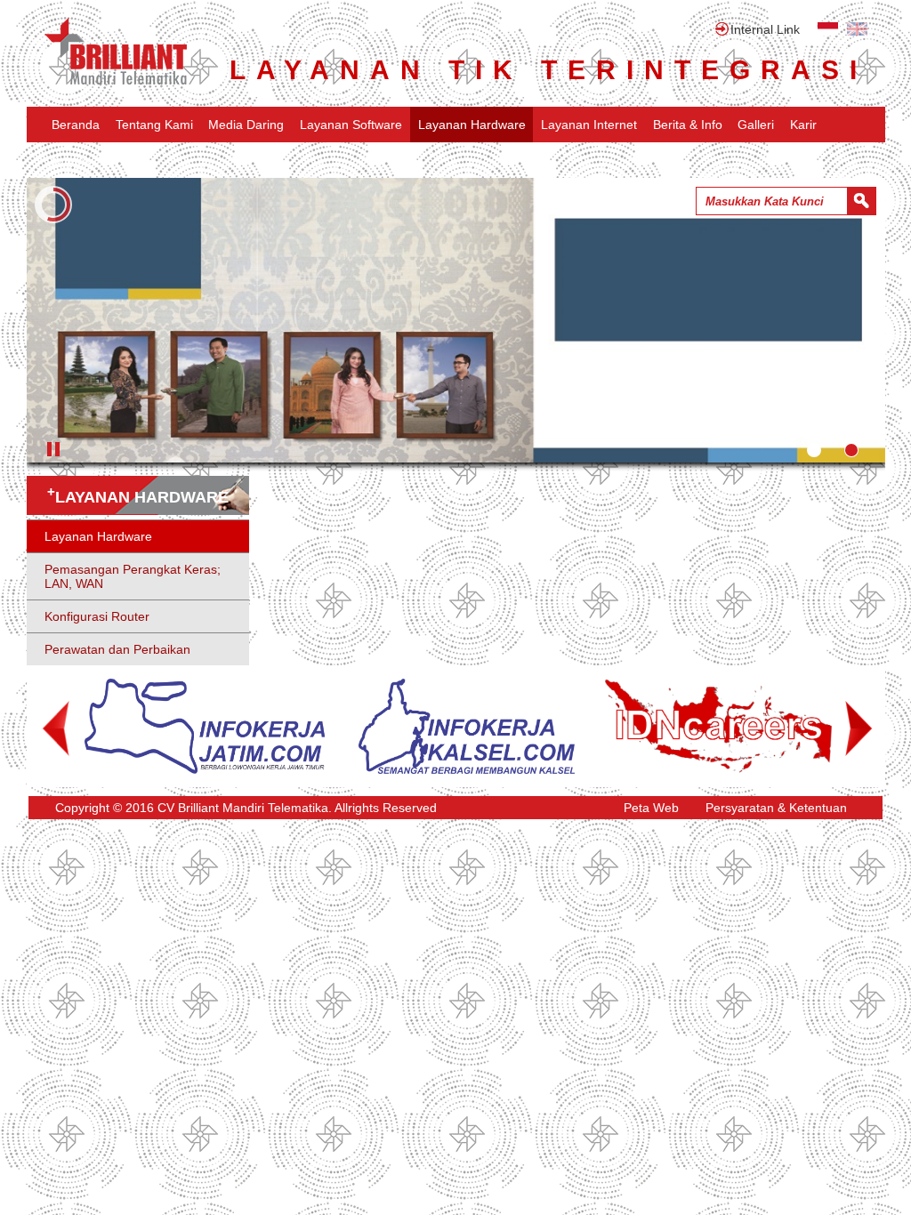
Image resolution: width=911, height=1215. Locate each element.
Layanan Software (351, 124)
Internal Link (765, 29)
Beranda (76, 124)
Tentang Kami (154, 124)
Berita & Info (687, 124)
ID (828, 29)
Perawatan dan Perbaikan (117, 649)
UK (857, 29)
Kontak (71, 160)
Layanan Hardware (472, 124)
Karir (803, 124)
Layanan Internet (589, 124)
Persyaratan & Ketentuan (776, 808)
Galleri (756, 124)
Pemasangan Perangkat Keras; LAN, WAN (132, 576)
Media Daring (246, 124)
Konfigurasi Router (96, 616)
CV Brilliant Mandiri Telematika (115, 51)
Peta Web (651, 808)
